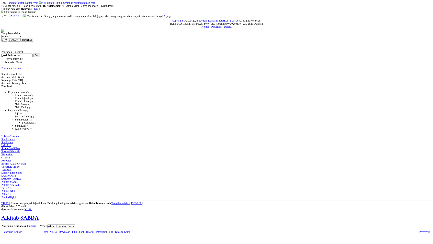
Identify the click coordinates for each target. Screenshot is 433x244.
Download (64, 231)
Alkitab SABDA (20, 218)
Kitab (37, 8)
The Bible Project (10, 166)
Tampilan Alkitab (120, 203)
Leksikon (6, 145)
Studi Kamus (8, 139)
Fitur (74, 231)
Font (81, 231)
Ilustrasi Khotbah (10, 151)
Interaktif (101, 231)
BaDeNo (6, 188)
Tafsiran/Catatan (16, 2)
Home (45, 231)
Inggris (32, 226)
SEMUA (137, 203)
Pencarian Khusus (11, 68)
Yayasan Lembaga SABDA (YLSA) (218, 20)
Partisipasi (216, 26)
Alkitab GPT (8, 191)
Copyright (177, 20)
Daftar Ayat (31, 2)
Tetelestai (6, 169)
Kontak (205, 26)
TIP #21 (5, 203)
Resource (6, 160)
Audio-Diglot (8, 197)
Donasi (228, 26)
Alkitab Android (10, 185)
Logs (110, 231)
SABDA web (8, 175)
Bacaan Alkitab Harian (13, 163)
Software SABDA (11, 178)
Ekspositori (7, 154)
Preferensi (424, 231)
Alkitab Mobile (9, 181)
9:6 (17, 15)
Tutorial (90, 231)
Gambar (5, 157)
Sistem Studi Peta (10, 148)
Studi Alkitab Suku (11, 172)
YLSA (28, 209)
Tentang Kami (122, 231)
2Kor (12, 15)
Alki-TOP (6, 194)
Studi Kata (7, 142)
